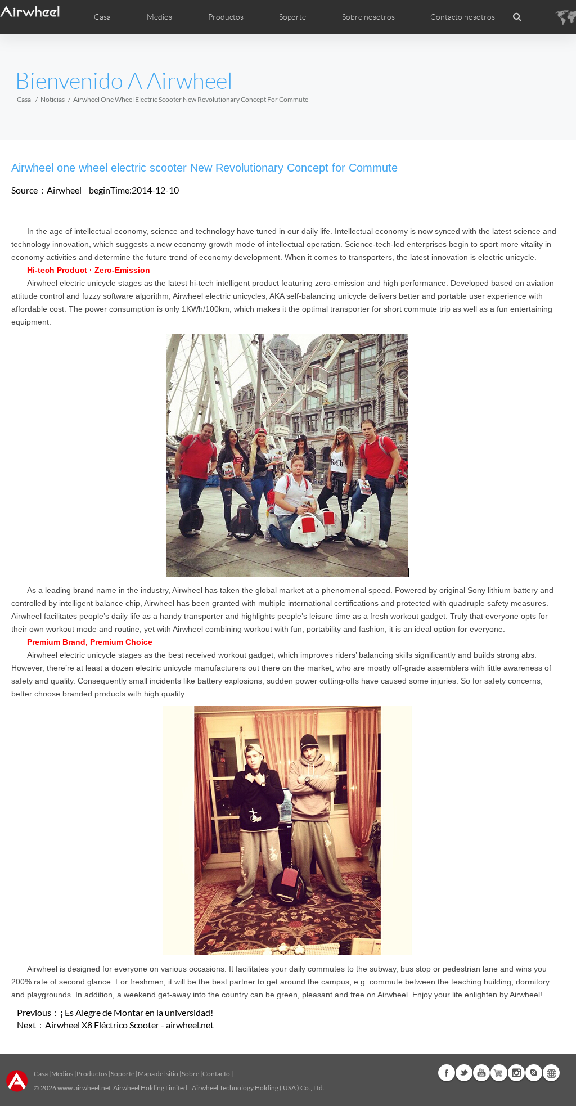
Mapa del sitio (158, 1073)
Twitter (464, 1072)
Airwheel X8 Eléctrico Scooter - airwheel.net (129, 1024)
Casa (102, 16)
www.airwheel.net (84, 1087)
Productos (226, 16)
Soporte (292, 16)
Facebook (446, 1072)
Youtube (481, 1072)
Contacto (216, 1073)
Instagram (516, 1072)
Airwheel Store (498, 1072)
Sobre (190, 1073)
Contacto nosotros (462, 16)
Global (551, 1072)
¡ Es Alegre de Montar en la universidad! (136, 1012)
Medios (62, 1073)
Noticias (52, 99)
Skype (533, 1072)
